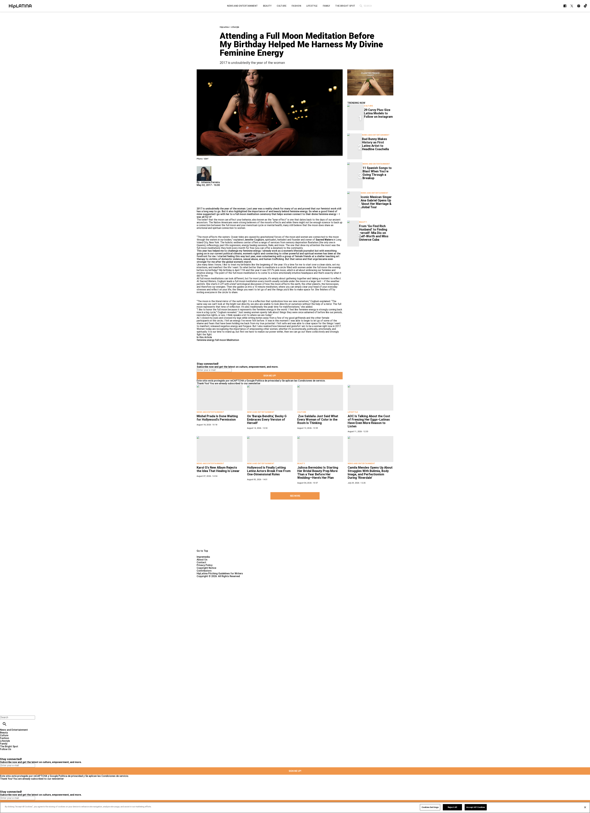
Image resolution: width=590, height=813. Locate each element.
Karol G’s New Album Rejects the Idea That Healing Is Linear (218, 469)
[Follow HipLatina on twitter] (571, 5)
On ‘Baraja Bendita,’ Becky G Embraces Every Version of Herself (267, 419)
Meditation (233, 340)
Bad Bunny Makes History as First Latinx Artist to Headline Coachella (375, 144)
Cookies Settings (430, 807)
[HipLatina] (20, 5)
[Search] (361, 5)
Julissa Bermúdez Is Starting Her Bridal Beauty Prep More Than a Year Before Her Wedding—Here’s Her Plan (317, 473)
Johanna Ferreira (210, 182)
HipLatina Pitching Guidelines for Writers (220, 573)
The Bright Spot (9, 746)
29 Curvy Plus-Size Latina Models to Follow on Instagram (378, 113)
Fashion (4, 738)
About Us (202, 559)
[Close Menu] (3, 712)
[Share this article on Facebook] (208, 187)
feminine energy (205, 340)
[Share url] (200, 203)
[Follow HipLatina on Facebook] (564, 5)
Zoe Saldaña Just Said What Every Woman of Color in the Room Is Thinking (317, 419)
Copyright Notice (206, 567)
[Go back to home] (242, 588)
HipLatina (224, 27)
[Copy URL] (204, 196)
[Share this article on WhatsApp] (200, 187)
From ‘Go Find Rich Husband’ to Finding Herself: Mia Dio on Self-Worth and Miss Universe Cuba (373, 232)
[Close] (585, 807)
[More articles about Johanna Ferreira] (204, 167)
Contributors (204, 570)
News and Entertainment (375, 135)
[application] (370, 82)
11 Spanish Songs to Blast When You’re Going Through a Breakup (377, 173)
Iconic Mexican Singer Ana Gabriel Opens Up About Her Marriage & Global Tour (376, 202)
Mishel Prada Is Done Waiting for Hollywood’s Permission (217, 417)
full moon (220, 340)
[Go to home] (295, 529)
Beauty (363, 222)
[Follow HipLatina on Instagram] (578, 5)
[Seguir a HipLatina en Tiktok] (585, 5)
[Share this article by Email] (222, 187)
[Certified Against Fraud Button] (208, 579)
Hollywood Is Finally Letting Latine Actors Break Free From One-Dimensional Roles (269, 471)
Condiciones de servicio (311, 380)
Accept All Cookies (475, 807)
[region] (295, 807)
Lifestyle (235, 27)
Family (3, 743)
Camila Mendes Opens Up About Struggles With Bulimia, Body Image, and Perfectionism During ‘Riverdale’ (370, 473)
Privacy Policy (204, 565)
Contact (201, 562)
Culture (368, 106)
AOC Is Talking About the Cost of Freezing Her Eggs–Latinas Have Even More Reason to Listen (369, 421)
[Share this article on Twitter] (215, 187)
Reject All (452, 807)
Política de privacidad (267, 380)
